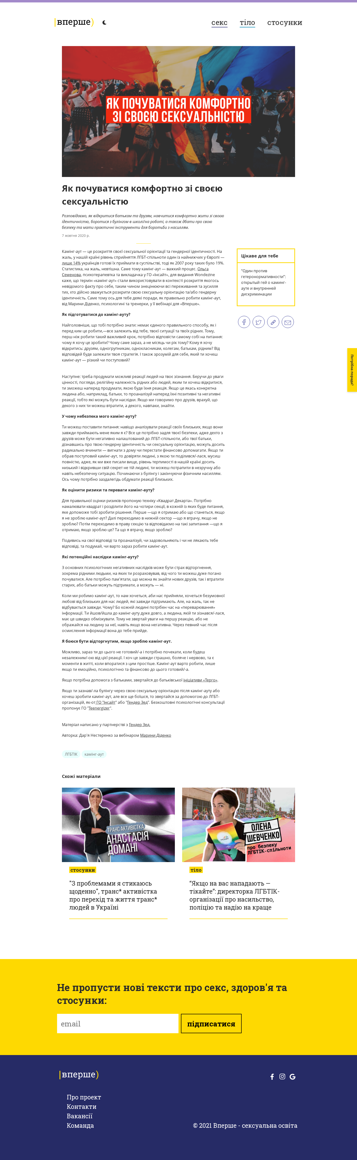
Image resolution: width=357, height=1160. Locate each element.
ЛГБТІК (71, 754)
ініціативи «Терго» (200, 680)
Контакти (81, 1107)
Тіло (247, 22)
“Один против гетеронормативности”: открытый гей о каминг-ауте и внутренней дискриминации (263, 282)
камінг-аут (94, 754)
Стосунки (284, 22)
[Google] (293, 1077)
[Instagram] (282, 1076)
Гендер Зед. (139, 724)
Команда (80, 1125)
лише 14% (71, 263)
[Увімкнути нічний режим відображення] (104, 23)
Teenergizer (99, 708)
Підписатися (211, 1023)
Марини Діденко (155, 735)
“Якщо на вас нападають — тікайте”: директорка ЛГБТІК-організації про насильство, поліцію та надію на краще (234, 895)
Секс (220, 22)
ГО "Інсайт (105, 702)
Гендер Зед (137, 702)
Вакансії (80, 1116)
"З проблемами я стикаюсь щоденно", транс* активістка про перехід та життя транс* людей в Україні (113, 895)
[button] (352, 370)
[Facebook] (272, 1077)
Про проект (84, 1097)
